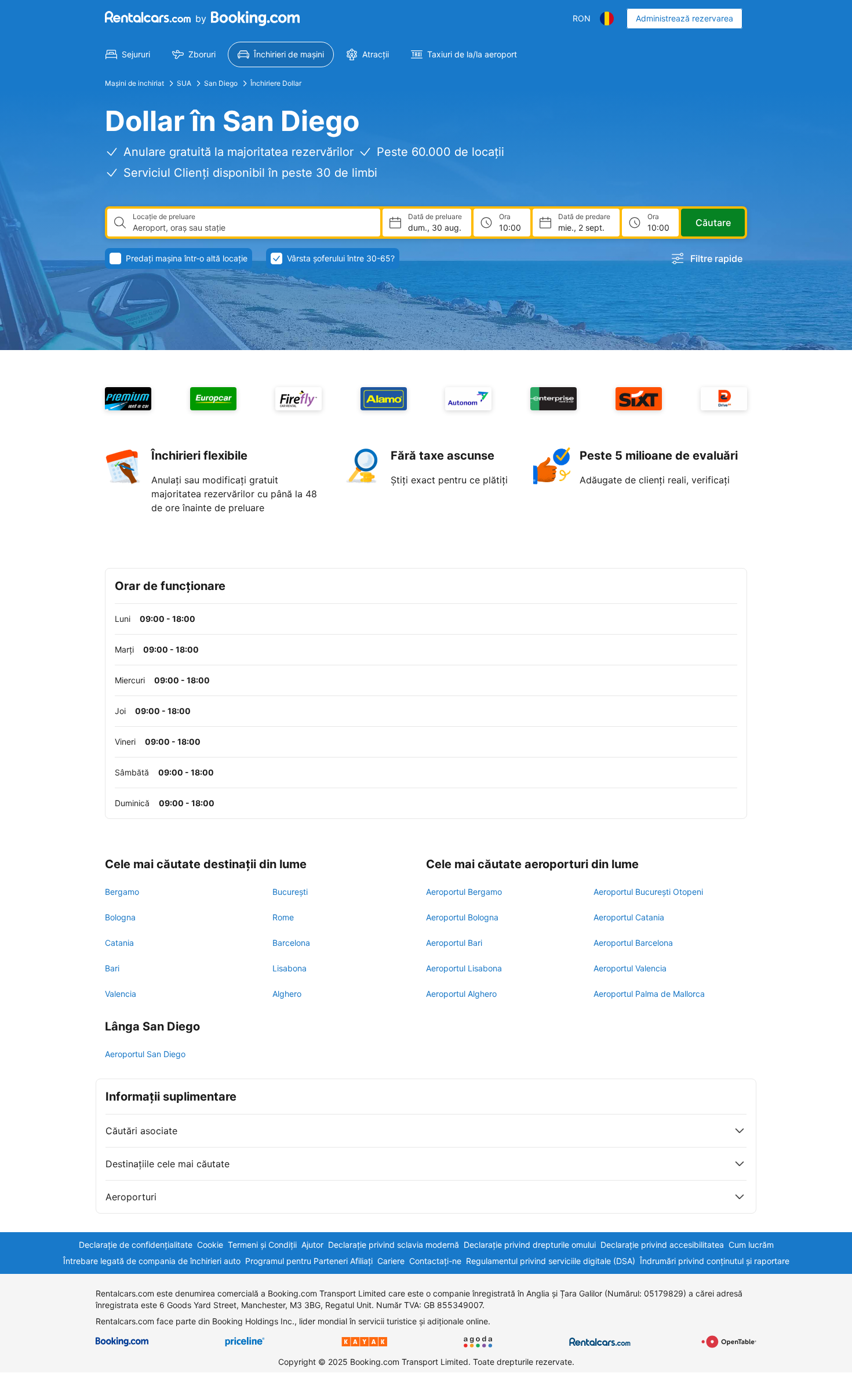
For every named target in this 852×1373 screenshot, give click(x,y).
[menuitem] (128, 54)
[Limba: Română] (606, 18)
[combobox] (252, 228)
